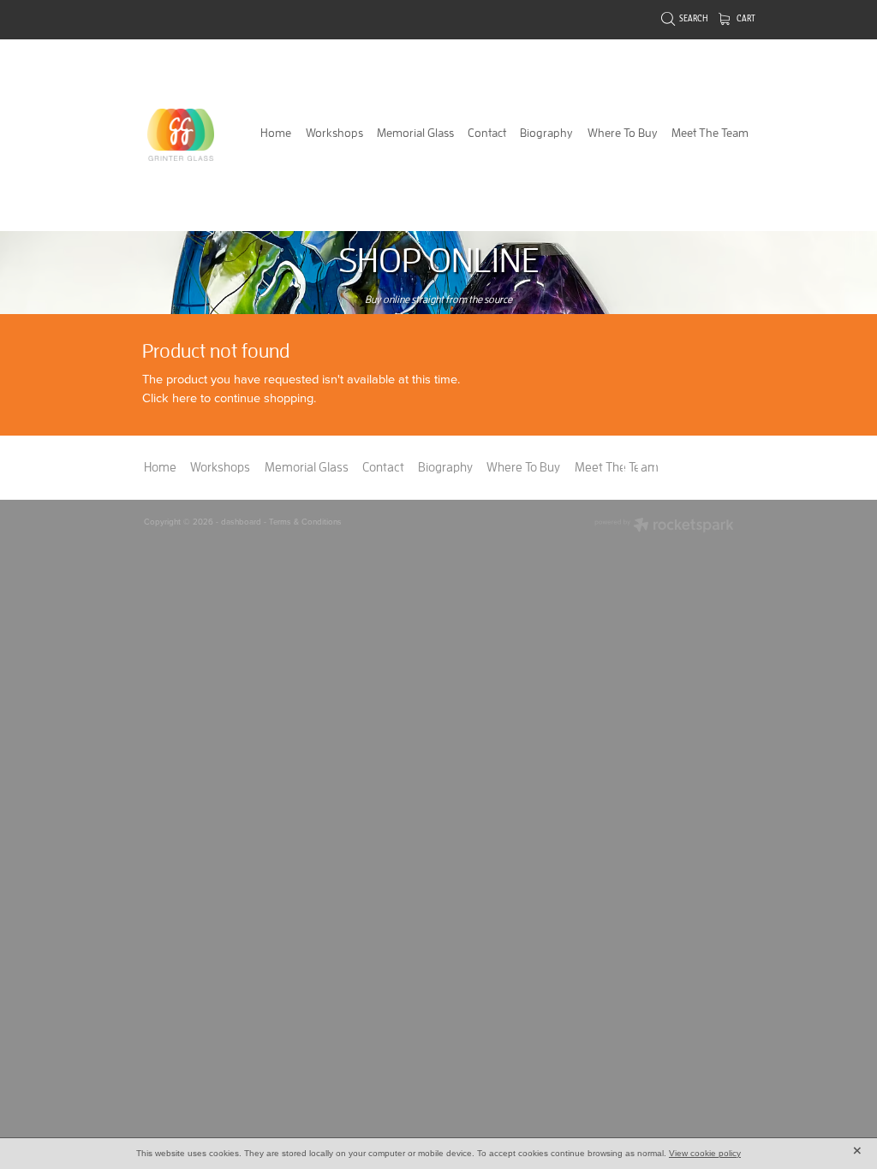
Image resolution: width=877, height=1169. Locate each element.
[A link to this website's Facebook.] (639, 467)
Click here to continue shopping (227, 397)
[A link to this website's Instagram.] (676, 467)
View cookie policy (705, 1153)
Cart (745, 19)
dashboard (241, 521)
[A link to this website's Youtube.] (713, 467)
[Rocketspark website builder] (664, 526)
